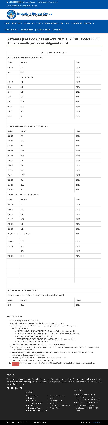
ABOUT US (16, 23)
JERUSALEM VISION (42, 29)
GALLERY (64, 23)
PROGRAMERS (95, 422)
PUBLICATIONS (51, 23)
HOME (7, 23)
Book (16, 363)
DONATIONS (57, 29)
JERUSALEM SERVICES (32, 23)
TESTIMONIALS (27, 29)
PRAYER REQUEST (12, 29)
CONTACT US (76, 23)
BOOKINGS (88, 23)
